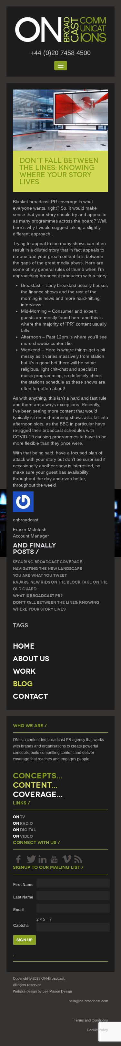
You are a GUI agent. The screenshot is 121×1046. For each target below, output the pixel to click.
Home (24, 646)
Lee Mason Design (57, 991)
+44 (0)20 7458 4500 (60, 52)
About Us (31, 658)
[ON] (60, 29)
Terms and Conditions (91, 1020)
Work (24, 671)
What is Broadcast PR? (38, 595)
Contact (30, 696)
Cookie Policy (97, 1030)
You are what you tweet (40, 575)
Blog (23, 684)
